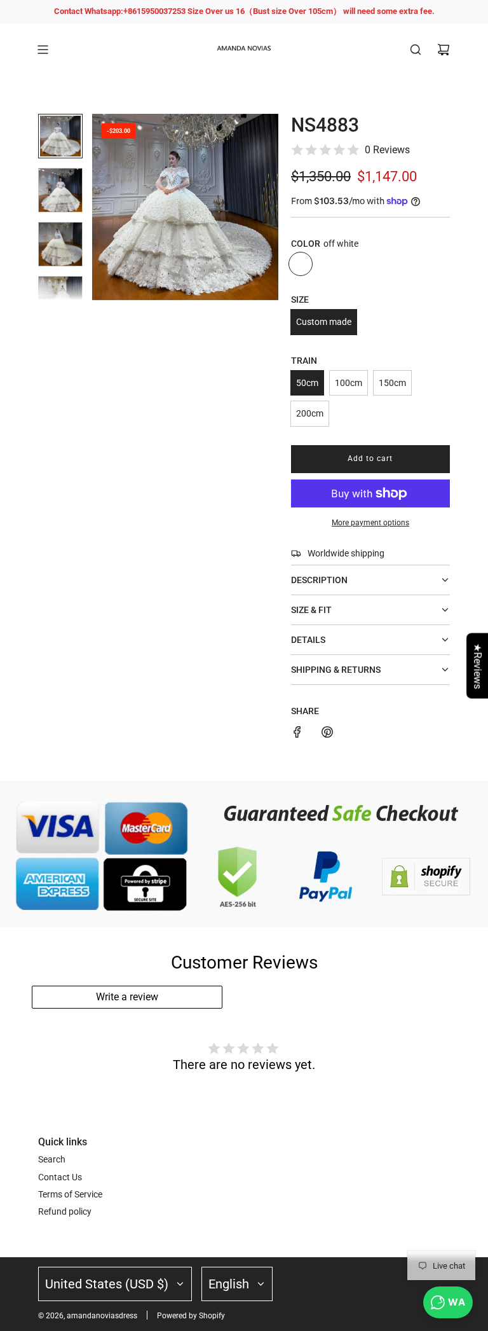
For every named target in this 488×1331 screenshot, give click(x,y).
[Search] (416, 50)
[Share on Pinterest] (327, 734)
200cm (309, 413)
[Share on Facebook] (297, 734)
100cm (348, 383)
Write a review (127, 997)
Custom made (323, 322)
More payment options (370, 522)
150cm (392, 383)
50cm (307, 383)
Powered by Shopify (191, 1315)
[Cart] (444, 50)
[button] (102, 207)
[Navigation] (43, 50)
